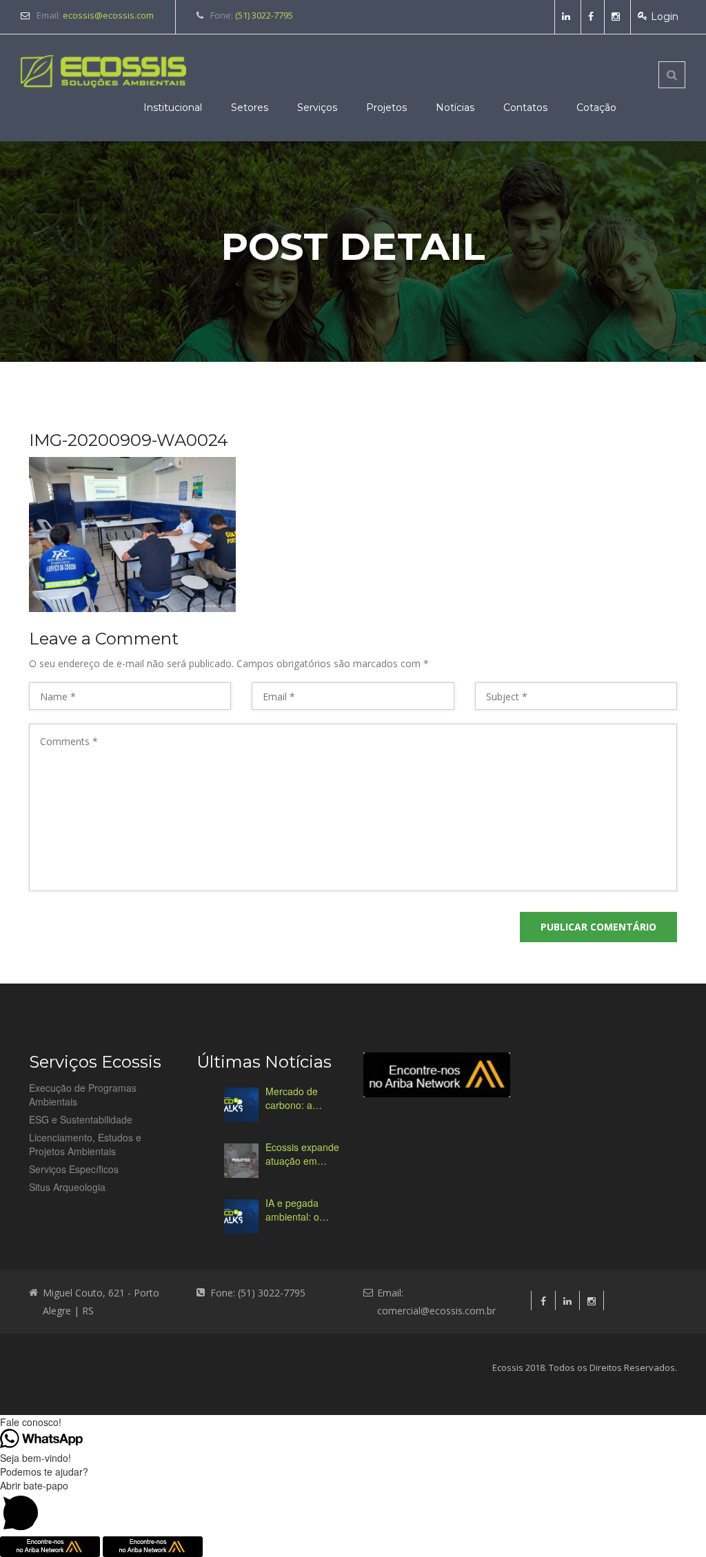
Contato (48, 1382)
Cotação (596, 107)
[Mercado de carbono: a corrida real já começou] (241, 1105)
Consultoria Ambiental (82, 1368)
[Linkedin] (568, 16)
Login (664, 16)
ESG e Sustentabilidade (80, 1119)
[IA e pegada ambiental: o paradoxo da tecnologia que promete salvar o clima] (241, 1216)
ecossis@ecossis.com (108, 15)
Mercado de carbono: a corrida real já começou (295, 1098)
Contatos (525, 107)
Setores (249, 107)
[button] (353, 1507)
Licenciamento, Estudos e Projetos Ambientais (85, 1144)
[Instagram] (617, 16)
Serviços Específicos (74, 1169)
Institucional (172, 107)
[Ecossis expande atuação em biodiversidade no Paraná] (241, 1160)
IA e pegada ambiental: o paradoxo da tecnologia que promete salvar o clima (302, 1209)
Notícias (455, 107)
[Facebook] (592, 16)
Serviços (317, 107)
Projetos (386, 107)
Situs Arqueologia (67, 1187)
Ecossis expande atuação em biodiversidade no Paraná (304, 1154)
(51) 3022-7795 (264, 15)
